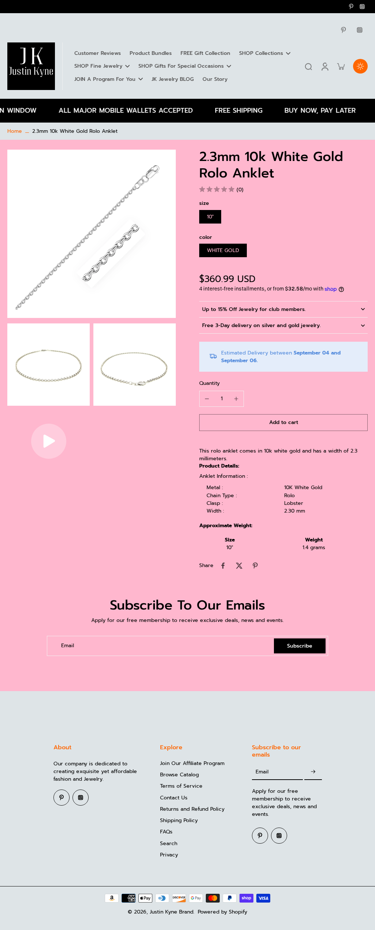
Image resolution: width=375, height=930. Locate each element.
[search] (308, 66)
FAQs (166, 831)
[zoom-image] (91, 234)
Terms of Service (181, 786)
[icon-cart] (341, 66)
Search (168, 843)
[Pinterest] (351, 6)
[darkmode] (360, 66)
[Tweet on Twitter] (239, 566)
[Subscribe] (313, 772)
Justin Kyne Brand (171, 912)
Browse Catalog (179, 774)
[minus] (207, 398)
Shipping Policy (179, 820)
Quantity (209, 383)
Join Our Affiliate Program (192, 763)
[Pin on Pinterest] (255, 566)
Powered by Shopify (222, 912)
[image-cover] (48, 441)
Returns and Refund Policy (192, 809)
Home (14, 131)
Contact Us (174, 797)
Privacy (169, 854)
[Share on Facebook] (223, 566)
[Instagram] (362, 6)
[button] (283, 422)
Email (67, 645)
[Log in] (324, 66)
